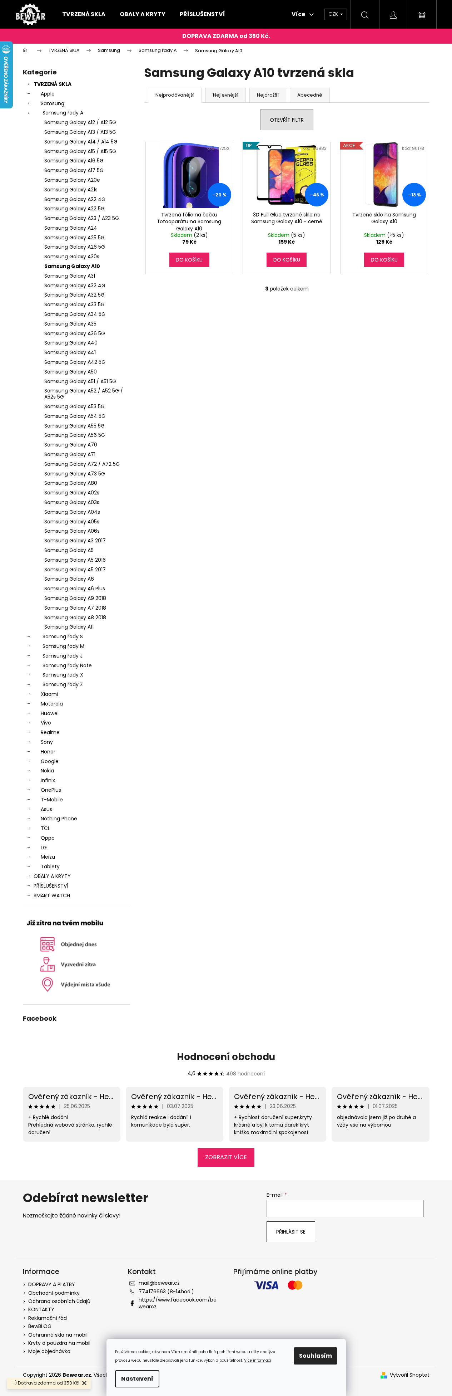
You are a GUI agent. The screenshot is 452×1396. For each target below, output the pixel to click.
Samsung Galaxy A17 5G (74, 170)
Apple (48, 93)
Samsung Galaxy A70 (70, 444)
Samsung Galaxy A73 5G (74, 473)
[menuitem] (84, 14)
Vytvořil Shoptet (409, 1375)
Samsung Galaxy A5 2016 (75, 559)
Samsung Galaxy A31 (69, 275)
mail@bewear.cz (159, 1283)
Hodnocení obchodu (226, 1056)
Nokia (47, 770)
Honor (48, 751)
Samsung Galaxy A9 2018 (75, 598)
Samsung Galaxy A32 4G (74, 285)
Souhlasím (315, 1356)
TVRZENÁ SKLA (52, 84)
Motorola (52, 703)
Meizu (48, 856)
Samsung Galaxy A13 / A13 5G (80, 132)
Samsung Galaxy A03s (71, 502)
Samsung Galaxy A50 (70, 371)
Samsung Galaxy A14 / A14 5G (81, 141)
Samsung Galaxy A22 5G (74, 208)
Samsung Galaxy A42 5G (74, 362)
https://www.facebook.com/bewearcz (178, 1303)
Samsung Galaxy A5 (69, 550)
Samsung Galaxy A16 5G (74, 160)
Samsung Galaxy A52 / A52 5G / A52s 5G (83, 393)
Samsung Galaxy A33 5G (74, 304)
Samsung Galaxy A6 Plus (74, 588)
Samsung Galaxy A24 (70, 227)
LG (44, 847)
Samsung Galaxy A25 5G (74, 237)
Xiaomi (49, 694)
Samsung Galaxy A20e (72, 180)
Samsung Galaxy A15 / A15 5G (80, 151)
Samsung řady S (63, 636)
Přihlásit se (291, 1231)
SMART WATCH (52, 895)
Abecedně (309, 95)
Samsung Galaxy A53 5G (74, 406)
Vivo (46, 722)
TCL (45, 828)
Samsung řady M (63, 646)
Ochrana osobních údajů (59, 1301)
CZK (333, 14)
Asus (46, 809)
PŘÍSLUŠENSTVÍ (51, 885)
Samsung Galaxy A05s (71, 521)
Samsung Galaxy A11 (69, 626)
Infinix (48, 780)
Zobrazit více (226, 1157)
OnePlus (51, 790)
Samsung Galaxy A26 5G (74, 246)
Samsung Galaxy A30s (71, 256)
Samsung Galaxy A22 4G (74, 199)
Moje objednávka (49, 1351)
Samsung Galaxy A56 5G (74, 435)
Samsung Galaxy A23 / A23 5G (81, 218)
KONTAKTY (41, 1309)
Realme (50, 732)
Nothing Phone (59, 818)
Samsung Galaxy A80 (70, 483)
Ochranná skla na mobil (58, 1334)
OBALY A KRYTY (52, 876)
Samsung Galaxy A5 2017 (75, 569)
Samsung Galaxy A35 (70, 323)
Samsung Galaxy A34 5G (74, 314)
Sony (47, 742)
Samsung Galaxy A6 (69, 578)
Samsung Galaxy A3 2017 (75, 540)
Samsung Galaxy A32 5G (74, 294)
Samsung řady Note (67, 665)
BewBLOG (39, 1326)
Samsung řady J (63, 655)
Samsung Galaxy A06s (72, 531)
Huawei (50, 713)
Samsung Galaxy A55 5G (74, 425)
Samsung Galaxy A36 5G (74, 333)
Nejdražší (268, 95)
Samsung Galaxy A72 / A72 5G (82, 464)
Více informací (257, 1360)
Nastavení (137, 1379)
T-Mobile (52, 799)
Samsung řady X (63, 674)
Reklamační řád (47, 1318)
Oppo (48, 837)
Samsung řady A (63, 112)
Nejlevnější (225, 95)
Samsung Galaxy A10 (72, 266)
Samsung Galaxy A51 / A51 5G (80, 381)
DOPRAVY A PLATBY (51, 1284)
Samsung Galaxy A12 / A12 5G (80, 122)
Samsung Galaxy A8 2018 (75, 617)
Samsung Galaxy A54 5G (74, 416)
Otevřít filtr (287, 119)
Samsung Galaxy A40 (71, 342)
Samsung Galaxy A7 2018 (75, 607)
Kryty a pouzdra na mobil (59, 1343)
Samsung (52, 103)
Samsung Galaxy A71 (69, 454)
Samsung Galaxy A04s (72, 512)
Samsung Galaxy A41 (70, 352)
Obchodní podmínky (54, 1293)
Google (50, 761)
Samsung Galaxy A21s (71, 189)
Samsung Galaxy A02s (71, 492)
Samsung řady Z (63, 684)
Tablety (50, 866)
